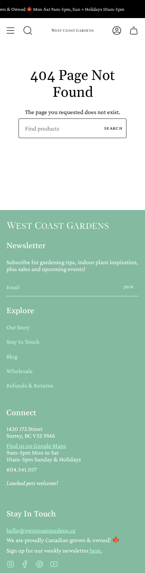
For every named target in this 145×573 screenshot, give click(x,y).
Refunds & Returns (29, 385)
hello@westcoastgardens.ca (40, 530)
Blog (11, 356)
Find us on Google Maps (36, 445)
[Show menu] (10, 30)
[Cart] (134, 30)
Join (129, 286)
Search (113, 128)
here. (95, 550)
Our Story (18, 327)
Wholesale (19, 370)
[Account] (117, 30)
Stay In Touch (22, 341)
